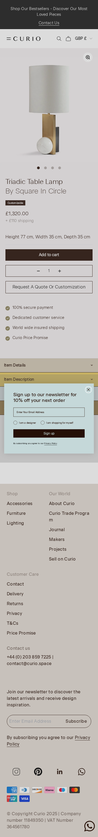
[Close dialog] (88, 390)
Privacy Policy (50, 443)
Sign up (49, 433)
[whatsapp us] (89, 826)
